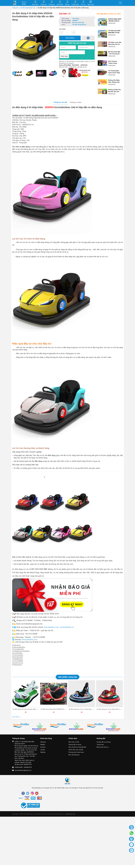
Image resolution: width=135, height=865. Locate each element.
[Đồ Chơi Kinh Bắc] (14, 3)
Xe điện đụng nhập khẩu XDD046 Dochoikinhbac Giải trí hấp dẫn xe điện (63, 709)
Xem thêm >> (16, 717)
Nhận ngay (64, 56)
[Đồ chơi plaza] (40, 727)
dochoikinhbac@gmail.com (23, 770)
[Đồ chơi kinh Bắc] (21, 725)
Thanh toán (100, 744)
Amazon (42, 747)
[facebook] (88, 38)
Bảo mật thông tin (74, 755)
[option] (17, 73)
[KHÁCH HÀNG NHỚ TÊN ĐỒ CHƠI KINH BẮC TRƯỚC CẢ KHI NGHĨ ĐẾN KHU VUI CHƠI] (102, 22)
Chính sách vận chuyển (75, 749)
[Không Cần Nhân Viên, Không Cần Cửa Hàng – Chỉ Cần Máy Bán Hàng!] (102, 81)
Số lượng (62, 29)
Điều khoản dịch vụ (103, 747)
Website (42, 752)
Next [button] (55, 73)
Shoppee (43, 742)
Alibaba (42, 744)
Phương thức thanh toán (76, 752)
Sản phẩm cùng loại (67, 677)
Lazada (42, 749)
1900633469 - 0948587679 (23, 767)
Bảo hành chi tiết (73, 742)
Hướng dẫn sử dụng (74, 744)
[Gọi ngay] (131, 839)
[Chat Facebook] (131, 844)
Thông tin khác (75, 102)
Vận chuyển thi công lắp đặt (77, 747)
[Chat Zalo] (131, 850)
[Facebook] (23, 793)
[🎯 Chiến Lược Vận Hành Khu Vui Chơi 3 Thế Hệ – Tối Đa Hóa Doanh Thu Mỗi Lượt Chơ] (102, 44)
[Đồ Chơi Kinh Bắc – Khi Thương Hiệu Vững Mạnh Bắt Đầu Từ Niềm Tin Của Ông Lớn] (102, 53)
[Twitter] (27, 793)
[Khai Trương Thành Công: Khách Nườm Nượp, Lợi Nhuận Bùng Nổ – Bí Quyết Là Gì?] (102, 63)
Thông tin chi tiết (60, 102)
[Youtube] (36, 793)
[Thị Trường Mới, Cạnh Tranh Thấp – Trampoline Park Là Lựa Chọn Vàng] (102, 72)
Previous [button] (14, 73)
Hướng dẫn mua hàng (103, 742)
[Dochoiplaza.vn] (77, 727)
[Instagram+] (32, 793)
